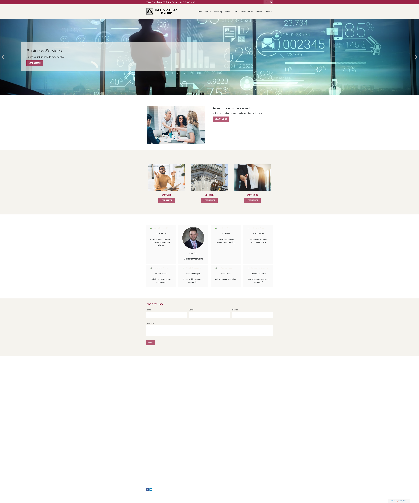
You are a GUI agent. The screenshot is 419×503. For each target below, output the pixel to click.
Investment (182, 481)
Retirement (182, 479)
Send (150, 343)
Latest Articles (183, 495)
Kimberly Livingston (258, 273)
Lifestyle (181, 493)
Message (150, 323)
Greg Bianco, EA (161, 233)
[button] (200, 11)
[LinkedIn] (270, 2)
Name (148, 310)
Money (180, 491)
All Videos (181, 497)
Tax (179, 488)
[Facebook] (266, 2)
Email (191, 310)
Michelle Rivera (161, 273)
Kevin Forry (193, 253)
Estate (180, 484)
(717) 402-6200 (156, 479)
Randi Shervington (193, 273)
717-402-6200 (189, 2)
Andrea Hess (226, 273)
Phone (235, 310)
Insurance (181, 486)
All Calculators (183, 500)
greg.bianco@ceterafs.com (155, 486)
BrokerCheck (248, 478)
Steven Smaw (258, 233)
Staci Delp (226, 233)
